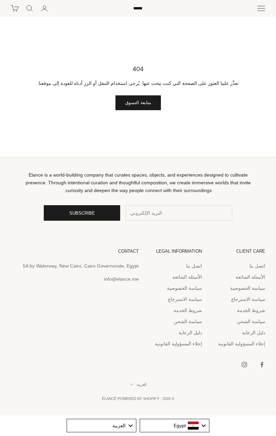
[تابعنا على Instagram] (244, 364)
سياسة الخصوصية (247, 288)
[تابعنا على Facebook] (261, 364)
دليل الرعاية (253, 332)
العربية (141, 384)
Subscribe (82, 213)
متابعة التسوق (138, 102)
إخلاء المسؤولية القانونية (241, 343)
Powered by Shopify (138, 399)
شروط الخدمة (251, 310)
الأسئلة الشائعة (250, 277)
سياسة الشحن (251, 321)
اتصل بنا (257, 266)
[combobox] (174, 425)
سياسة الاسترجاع (248, 299)
